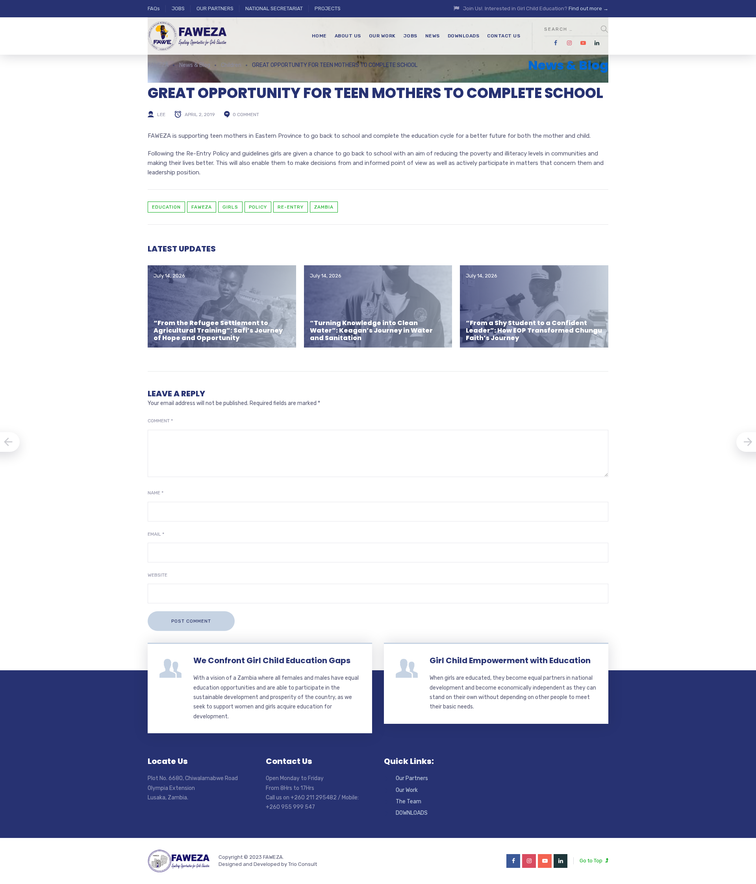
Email (156, 534)
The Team (408, 801)
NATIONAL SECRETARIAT (274, 8)
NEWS (432, 36)
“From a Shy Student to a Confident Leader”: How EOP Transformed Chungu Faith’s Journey (534, 330)
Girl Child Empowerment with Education (510, 660)
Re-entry (291, 207)
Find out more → (588, 8)
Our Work (407, 790)
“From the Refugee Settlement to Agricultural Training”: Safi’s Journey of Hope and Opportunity (218, 330)
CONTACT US (503, 36)
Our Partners (412, 778)
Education (166, 207)
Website (157, 575)
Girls (230, 207)
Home (319, 36)
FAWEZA (201, 207)
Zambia (324, 207)
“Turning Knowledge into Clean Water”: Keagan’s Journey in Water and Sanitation (371, 330)
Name (155, 493)
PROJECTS (328, 8)
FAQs (154, 8)
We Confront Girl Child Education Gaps (271, 660)
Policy (258, 207)
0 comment (246, 114)
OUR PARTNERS (214, 8)
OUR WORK (382, 36)
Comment (160, 421)
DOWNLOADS (464, 36)
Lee (161, 114)
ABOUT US (348, 36)
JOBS (178, 8)
